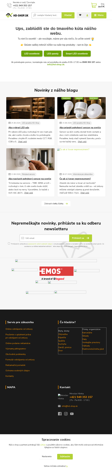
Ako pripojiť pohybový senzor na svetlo (80, 127)
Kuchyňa (62, 344)
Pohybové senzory (28, 174)
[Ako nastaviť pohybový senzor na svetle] (30, 159)
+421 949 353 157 (22, 5)
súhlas (43, 445)
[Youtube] (73, 414)
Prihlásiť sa (78, 238)
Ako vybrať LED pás (18, 127)
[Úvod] (17, 15)
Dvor (60, 350)
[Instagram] (67, 414)
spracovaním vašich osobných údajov (40, 244)
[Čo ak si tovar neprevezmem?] (81, 159)
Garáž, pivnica (64, 347)
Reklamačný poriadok (15, 365)
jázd (101, 349)
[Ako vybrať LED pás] (30, 108)
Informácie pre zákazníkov (83, 174)
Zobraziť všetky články (53, 203)
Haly (84, 339)
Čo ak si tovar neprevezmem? (75, 179)
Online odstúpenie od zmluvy (19, 329)
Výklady (86, 345)
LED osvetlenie (32, 53)
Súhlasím (65, 456)
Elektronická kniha (90, 349)
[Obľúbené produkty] (80, 15)
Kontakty (10, 376)
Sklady (85, 335)
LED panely (52, 53)
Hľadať (68, 15)
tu (67, 466)
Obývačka (63, 334)
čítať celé (22, 141)
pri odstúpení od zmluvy (17, 337)
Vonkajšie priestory (91, 342)
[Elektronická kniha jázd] (70, 296)
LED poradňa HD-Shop (30, 123)
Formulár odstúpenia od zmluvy (20, 359)
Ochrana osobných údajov (18, 370)
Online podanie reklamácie (18, 343)
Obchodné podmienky (16, 354)
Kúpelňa (62, 337)
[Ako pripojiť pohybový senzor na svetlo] (81, 108)
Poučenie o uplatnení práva (18, 334)
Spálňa (61, 340)
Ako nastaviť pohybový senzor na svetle (29, 179)
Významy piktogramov (16, 348)
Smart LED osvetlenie (77, 53)
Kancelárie (87, 332)
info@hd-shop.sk (55, 64)
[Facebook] (61, 414)
